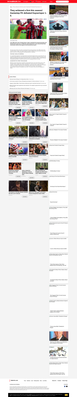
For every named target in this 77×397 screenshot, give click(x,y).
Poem (25, 380)
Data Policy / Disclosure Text (32, 395)
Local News (45, 380)
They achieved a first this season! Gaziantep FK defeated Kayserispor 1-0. (26, 6)
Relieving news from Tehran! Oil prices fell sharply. (23, 88)
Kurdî (45, 1)
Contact (59, 380)
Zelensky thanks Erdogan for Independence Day (22, 79)
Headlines (28, 380)
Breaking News (36, 380)
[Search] (68, 1)
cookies (30, 394)
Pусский (39, 1)
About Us (54, 380)
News (41, 380)
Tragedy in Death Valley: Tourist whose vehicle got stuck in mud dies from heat (28, 83)
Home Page (64, 380)
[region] (38, 395)
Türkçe (51, 1)
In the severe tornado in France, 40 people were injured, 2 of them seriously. (27, 81)
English (26, 1)
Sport (32, 380)
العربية (32, 1)
